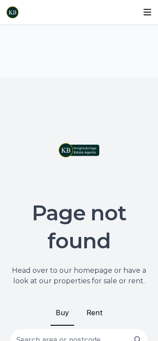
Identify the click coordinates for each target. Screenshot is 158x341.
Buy (62, 312)
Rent (94, 312)
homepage (93, 270)
